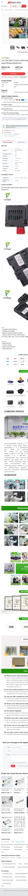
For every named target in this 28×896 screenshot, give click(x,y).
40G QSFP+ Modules (5, 847)
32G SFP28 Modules (18, 847)
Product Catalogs (20, 841)
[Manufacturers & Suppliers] (14, 2)
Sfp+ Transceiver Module (21, 880)
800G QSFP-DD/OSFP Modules (7, 844)
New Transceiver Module (20, 876)
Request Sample (23, 76)
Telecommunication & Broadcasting (21, 9)
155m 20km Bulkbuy (6, 883)
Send (13, 766)
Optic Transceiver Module (7, 880)
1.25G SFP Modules (18, 849)
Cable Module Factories (7, 876)
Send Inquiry (13, 73)
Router (20, 863)
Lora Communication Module (8, 867)
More (2, 885)
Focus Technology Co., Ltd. (17, 890)
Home (2, 9)
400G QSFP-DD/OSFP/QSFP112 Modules (20, 844)
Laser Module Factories (7, 873)
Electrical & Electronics (9, 9)
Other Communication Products (9, 863)
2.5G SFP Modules (5, 849)
